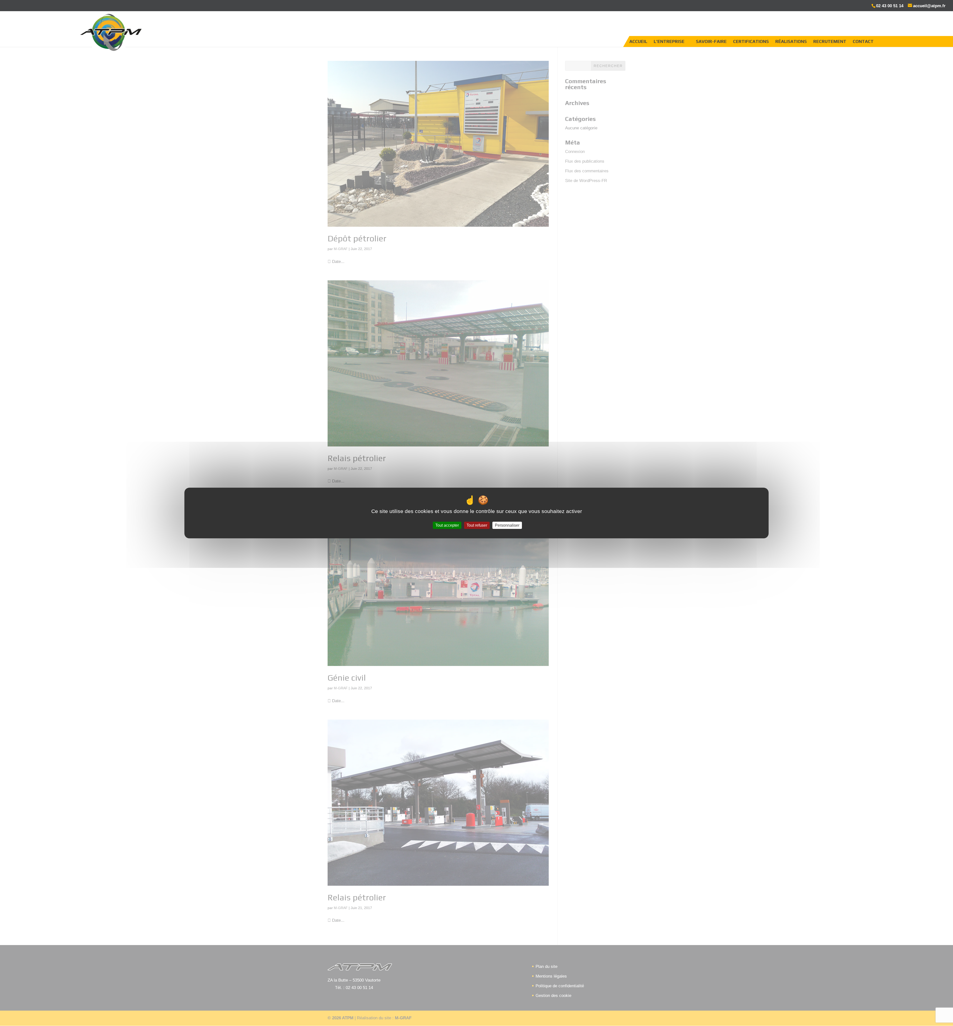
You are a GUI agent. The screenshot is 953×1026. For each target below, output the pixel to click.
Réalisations (791, 41)
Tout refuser (477, 525)
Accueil (638, 41)
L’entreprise (669, 41)
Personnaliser (507, 525)
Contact (863, 41)
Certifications (751, 41)
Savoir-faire (711, 41)
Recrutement (829, 41)
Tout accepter (447, 525)
